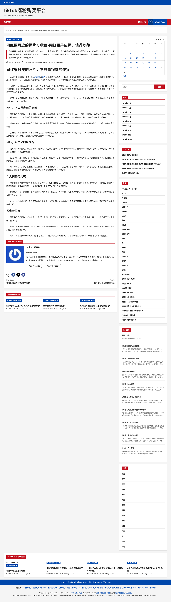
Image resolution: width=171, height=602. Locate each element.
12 (137, 58)
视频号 (124, 270)
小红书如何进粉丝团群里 (130, 346)
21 (149, 63)
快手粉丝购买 (38, 588)
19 (137, 63)
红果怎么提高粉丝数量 (14, 39)
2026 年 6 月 (126, 112)
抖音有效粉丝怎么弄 (129, 320)
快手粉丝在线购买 (128, 279)
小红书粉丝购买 (49, 588)
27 (143, 67)
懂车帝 (124, 247)
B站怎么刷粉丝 (127, 288)
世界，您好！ (126, 335)
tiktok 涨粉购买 (76, 593)
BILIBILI (124, 193)
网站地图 (118, 593)
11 (131, 58)
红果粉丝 (125, 256)
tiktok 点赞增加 (138, 588)
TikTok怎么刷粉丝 (128, 315)
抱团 (123, 542)
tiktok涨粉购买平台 (25, 10)
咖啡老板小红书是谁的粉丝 (131, 397)
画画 (123, 547)
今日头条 (125, 207)
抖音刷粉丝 (126, 275)
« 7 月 (124, 76)
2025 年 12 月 (127, 139)
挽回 (123, 500)
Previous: (18, 281)
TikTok (124, 202)
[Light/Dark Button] (140, 22)
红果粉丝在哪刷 (127, 293)
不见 (123, 484)
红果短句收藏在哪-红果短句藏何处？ (95, 305)
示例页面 (7, 22)
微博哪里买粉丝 (12, 566)
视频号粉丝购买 (72, 588)
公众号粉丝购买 (61, 588)
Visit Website (34, 266)
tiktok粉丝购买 (94, 588)
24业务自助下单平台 (129, 189)
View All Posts (53, 266)
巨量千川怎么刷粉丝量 (130, 302)
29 (155, 67)
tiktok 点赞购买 (150, 588)
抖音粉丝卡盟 (127, 593)
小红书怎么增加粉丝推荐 (130, 422)
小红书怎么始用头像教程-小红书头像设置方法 (138, 160)
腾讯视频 (125, 265)
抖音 (123, 252)
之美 (123, 531)
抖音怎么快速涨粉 (128, 297)
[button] (8, 275)
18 (131, 63)
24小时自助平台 (14, 62)
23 (161, 63)
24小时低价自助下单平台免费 (132, 311)
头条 (123, 220)
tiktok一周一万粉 (128, 448)
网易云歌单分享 (92, 563)
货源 (123, 515)
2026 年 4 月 (126, 121)
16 (161, 58)
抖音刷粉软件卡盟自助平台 (131, 306)
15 (155, 58)
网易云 (124, 261)
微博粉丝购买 (28, 588)
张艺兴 (124, 521)
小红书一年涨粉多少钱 (130, 435)
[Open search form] (145, 22)
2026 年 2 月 (126, 130)
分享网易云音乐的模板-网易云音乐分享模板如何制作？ (141, 164)
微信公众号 (126, 229)
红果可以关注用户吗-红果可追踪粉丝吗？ (23, 305)
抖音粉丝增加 (127, 588)
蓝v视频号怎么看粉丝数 (130, 173)
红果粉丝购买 (84, 588)
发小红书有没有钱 (128, 371)
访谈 (123, 494)
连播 (123, 526)
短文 (123, 536)
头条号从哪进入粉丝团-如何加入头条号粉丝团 (138, 168)
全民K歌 (125, 211)
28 (149, 67)
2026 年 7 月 (126, 108)
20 (143, 63)
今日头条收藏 (131, 563)
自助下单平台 (126, 284)
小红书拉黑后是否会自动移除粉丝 (134, 410)
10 (125, 58)
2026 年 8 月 (126, 103)
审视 (123, 474)
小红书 (124, 225)
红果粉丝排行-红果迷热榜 (54, 305)
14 (149, 58)
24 (125, 67)
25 (131, 67)
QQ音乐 (124, 198)
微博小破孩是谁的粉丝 (130, 155)
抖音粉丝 (99, 593)
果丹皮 (19, 69)
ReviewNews (95, 582)
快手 (123, 243)
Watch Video (160, 22)
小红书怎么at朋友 (128, 384)
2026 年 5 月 (126, 117)
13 (143, 58)
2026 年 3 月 (126, 126)
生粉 (123, 510)
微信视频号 (126, 234)
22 (155, 63)
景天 (123, 505)
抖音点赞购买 (117, 588)
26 (137, 67)
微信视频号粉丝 (106, 588)
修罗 (123, 479)
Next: (104, 281)
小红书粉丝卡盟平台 (53, 563)
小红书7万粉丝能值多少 (130, 359)
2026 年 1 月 (126, 135)
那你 (123, 489)
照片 (32, 69)
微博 (123, 238)
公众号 (124, 216)
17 (125, 63)
